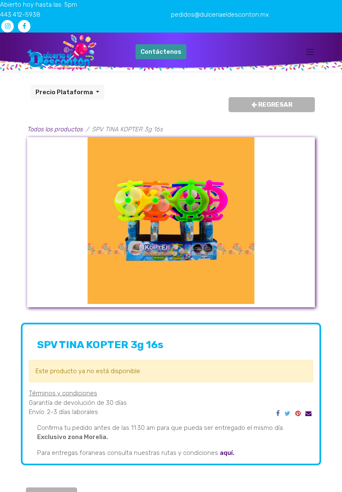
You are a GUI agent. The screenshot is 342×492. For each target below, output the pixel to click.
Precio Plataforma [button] (64, 92)
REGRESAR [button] (274, 104)
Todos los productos (55, 129)
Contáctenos (161, 51)
